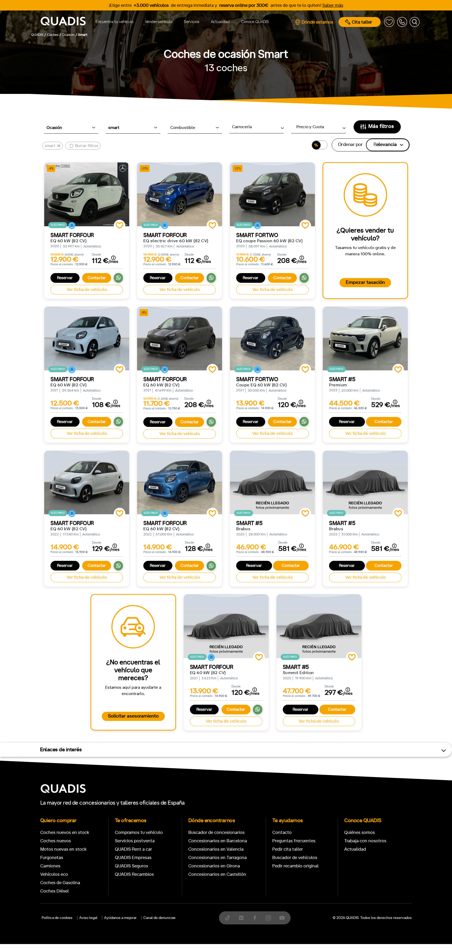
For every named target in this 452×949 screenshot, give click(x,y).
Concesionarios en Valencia (216, 849)
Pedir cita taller (287, 849)
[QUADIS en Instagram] (268, 917)
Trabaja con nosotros (365, 841)
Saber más (332, 5)
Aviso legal (88, 918)
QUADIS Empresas (133, 857)
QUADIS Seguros (131, 866)
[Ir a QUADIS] (63, 22)
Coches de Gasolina (60, 882)
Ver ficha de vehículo (87, 289)
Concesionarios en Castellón (217, 874)
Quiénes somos (359, 832)
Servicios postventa (135, 841)
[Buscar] (414, 22)
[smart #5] (365, 338)
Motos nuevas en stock (63, 849)
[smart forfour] (86, 338)
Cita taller (362, 22)
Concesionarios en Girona (214, 866)
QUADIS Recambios (134, 874)
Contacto (282, 832)
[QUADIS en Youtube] (282, 917)
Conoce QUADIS (255, 22)
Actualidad (220, 22)
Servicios (191, 22)
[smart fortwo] (272, 338)
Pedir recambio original (295, 866)
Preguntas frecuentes (293, 841)
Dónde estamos (317, 22)
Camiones (50, 866)
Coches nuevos (55, 841)
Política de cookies (57, 918)
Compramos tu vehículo (139, 832)
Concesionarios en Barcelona (217, 841)
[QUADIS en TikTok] (227, 917)
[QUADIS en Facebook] (254, 917)
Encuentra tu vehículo (114, 22)
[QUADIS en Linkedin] (241, 917)
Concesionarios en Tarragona (217, 857)
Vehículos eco (54, 874)
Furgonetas (51, 857)
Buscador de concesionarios (216, 832)
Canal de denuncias (159, 918)
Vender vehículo (158, 22)
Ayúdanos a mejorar (120, 918)
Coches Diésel (54, 891)
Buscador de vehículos (294, 857)
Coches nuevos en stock (64, 832)
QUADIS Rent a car (133, 849)
